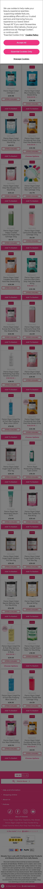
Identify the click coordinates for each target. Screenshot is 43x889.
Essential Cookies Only (21, 52)
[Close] (40, 3)
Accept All (21, 43)
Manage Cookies (21, 59)
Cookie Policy (31, 35)
